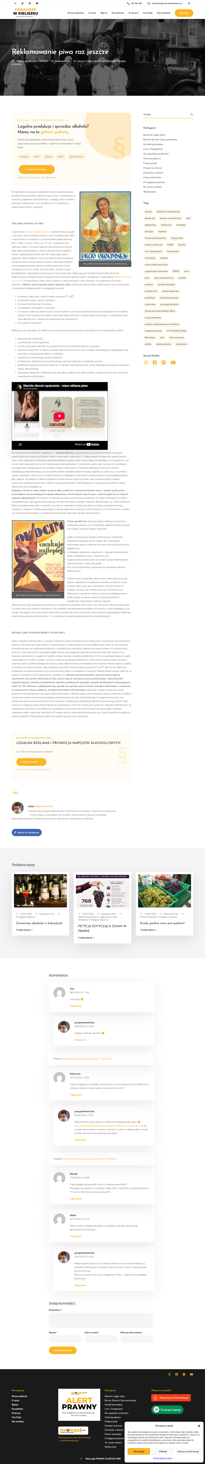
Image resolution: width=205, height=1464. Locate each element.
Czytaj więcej (23, 930)
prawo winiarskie (170, 291)
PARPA (176, 271)
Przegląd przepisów (154, 182)
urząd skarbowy (153, 318)
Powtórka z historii (153, 172)
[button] (198, 1425)
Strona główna (76, 13)
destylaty (180, 225)
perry (186, 271)
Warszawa (150, 337)
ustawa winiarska (153, 331)
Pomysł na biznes (152, 168)
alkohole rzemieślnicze (168, 212)
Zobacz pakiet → (31, 762)
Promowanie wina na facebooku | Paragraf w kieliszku (90, 1159)
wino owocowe (176, 337)
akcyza (148, 212)
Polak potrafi (150, 163)
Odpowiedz (76, 1006)
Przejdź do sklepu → (36, 169)
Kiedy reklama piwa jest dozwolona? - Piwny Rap (87, 1058)
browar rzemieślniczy (170, 218)
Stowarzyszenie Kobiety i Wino (160, 311)
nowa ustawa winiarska (156, 265)
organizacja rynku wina (156, 271)
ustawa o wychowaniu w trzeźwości (162, 324)
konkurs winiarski (154, 245)
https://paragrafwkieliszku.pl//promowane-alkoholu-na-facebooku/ (107, 1125)
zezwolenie (181, 344)
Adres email (92, 1333)
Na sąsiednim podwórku (156, 153)
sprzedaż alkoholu (169, 304)
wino (162, 337)
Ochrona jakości (152, 158)
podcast (149, 284)
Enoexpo (149, 231)
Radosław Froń (62, 61)
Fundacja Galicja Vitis (155, 238)
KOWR (170, 245)
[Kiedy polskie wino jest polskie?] (164, 890)
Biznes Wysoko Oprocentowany (160, 139)
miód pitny (150, 258)
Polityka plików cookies (162, 1458)
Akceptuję (139, 1451)
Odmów (163, 1451)
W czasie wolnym (152, 187)
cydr (188, 218)
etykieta (162, 231)
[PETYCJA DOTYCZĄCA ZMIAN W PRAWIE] (102, 890)
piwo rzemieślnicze (163, 278)
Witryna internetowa (131, 1333)
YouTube (148, 13)
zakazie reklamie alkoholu (38, 231)
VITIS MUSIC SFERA (176, 331)
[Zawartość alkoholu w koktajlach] (40, 890)
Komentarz (55, 1310)
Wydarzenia (149, 191)
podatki (182, 278)
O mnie (92, 13)
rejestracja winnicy (169, 298)
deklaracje (166, 225)
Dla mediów (163, 13)
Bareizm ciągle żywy (87, 61)
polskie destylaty (166, 284)
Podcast (133, 13)
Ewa (72, 988)
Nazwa (53, 1333)
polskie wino (151, 291)
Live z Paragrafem (153, 149)
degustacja (150, 225)
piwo (15, 792)
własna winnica (163, 344)
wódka (148, 344)
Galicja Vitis (177, 238)
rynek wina (150, 304)
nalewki (164, 258)
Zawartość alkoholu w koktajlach (39, 923)
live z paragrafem (153, 251)
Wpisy (104, 13)
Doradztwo (118, 13)
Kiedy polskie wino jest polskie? (162, 923)
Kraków (182, 245)
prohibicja (150, 298)
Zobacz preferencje (188, 1451)
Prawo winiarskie (152, 177)
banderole (150, 218)
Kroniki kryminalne (107, 61)
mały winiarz (173, 251)
